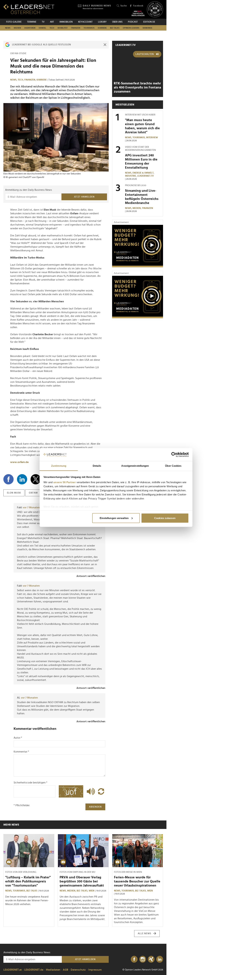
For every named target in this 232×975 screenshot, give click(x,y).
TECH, (21, 80)
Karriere (102, 28)
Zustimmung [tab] (58, 465)
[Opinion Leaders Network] (155, 9)
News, (14, 80)
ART (52, 22)
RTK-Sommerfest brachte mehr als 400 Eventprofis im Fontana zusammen (137, 87)
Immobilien (66, 22)
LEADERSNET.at (12, 969)
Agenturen (29, 28)
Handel (42, 28)
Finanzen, (30, 80)
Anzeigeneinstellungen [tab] (135, 465)
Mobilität (63, 28)
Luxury (102, 22)
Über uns (117, 22)
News (7, 28)
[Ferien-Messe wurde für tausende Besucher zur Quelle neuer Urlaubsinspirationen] (137, 850)
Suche (123, 6)
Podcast (133, 22)
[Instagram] (142, 959)
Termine (31, 22)
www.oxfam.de (19, 462)
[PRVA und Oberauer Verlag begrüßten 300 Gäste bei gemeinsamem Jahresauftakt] (83, 850)
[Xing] (151, 959)
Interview (152, 137)
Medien (17, 28)
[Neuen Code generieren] (101, 791)
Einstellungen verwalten (114, 517)
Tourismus (89, 28)
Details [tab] (97, 465)
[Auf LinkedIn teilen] (22, 479)
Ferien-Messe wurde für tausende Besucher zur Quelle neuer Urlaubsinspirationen (137, 881)
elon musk (14, 493)
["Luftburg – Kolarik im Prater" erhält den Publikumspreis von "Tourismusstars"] (29, 850)
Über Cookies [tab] (173, 465)
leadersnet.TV (125, 45)
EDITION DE (149, 22)
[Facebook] (134, 959)
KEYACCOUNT (85, 22)
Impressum (95, 969)
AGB (65, 969)
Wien (91, 891)
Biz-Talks (114, 28)
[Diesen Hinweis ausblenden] (105, 45)
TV (43, 22)
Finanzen (75, 28)
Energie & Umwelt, (143, 173)
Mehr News (11, 824)
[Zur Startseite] (28, 9)
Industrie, (131, 176)
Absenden (95, 807)
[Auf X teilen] (36, 479)
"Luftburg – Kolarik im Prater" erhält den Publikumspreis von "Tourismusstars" (28, 881)
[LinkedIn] (159, 959)
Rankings (147, 28)
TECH (52, 28)
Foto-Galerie (14, 22)
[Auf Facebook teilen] (8, 479)
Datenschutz (78, 969)
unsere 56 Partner (64, 482)
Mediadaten (53, 969)
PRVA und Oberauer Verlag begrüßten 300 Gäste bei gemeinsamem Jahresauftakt (82, 881)
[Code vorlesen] (90, 791)
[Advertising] (137, 246)
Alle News (144, 933)
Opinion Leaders (131, 28)
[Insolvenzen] (138, 13)
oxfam (33, 493)
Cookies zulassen (164, 517)
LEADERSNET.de (33, 969)
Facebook (138, 6)
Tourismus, (139, 137)
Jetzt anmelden (84, 197)
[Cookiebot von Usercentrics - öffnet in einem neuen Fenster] (174, 454)
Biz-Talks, (83, 891)
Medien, (137, 208)
